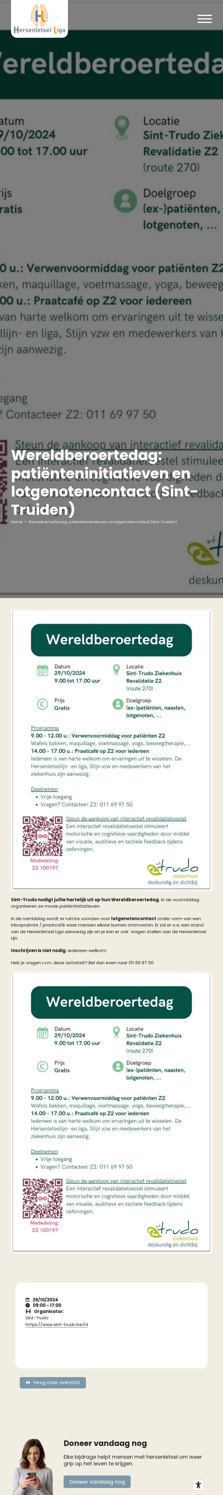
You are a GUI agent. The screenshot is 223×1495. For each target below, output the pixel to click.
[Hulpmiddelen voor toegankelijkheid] (198, 1484)
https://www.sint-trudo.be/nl (57, 1324)
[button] (204, 19)
